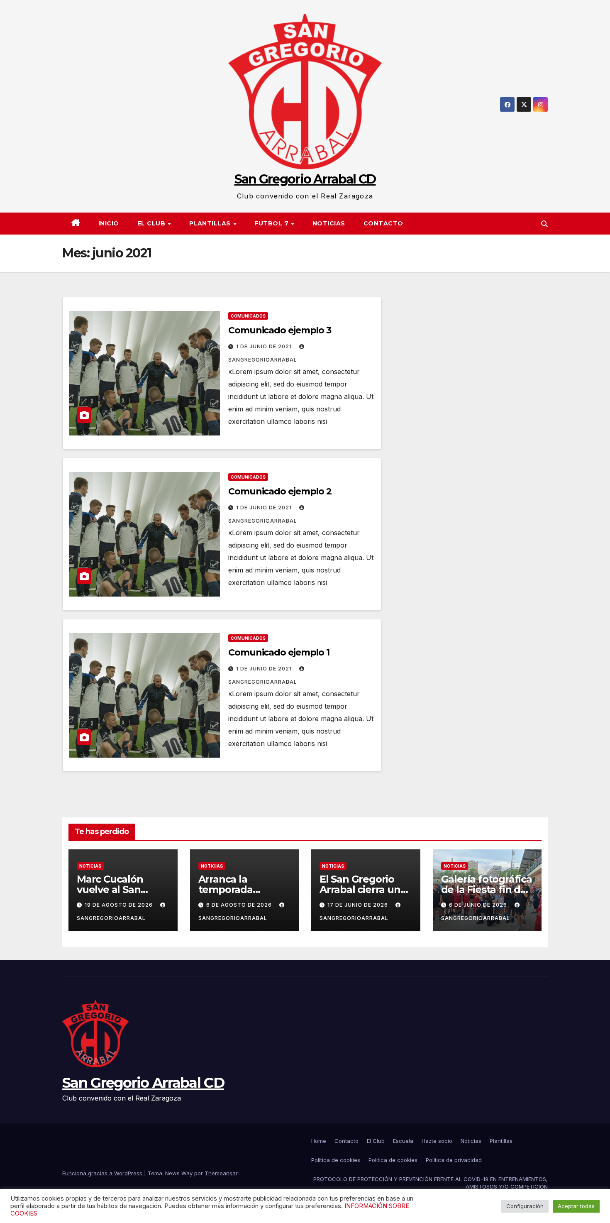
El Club (152, 223)
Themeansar (221, 1173)
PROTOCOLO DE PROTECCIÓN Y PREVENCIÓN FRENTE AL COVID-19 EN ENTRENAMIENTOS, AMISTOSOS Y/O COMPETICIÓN (430, 1183)
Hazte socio (437, 1140)
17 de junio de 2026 (358, 905)
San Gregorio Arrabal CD (305, 179)
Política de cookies (335, 1160)
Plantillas (501, 1140)
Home (318, 1140)
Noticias (328, 223)
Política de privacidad (454, 1160)
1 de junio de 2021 (264, 346)
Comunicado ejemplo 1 (278, 652)
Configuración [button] (525, 1206)
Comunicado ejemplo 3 (279, 330)
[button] (544, 224)
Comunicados (248, 315)
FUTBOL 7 (272, 223)
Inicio (108, 223)
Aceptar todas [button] (576, 1206)
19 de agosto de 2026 (119, 905)
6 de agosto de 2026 (239, 905)
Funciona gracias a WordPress (103, 1173)
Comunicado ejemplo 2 (280, 491)
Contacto (383, 223)
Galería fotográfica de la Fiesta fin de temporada (486, 889)
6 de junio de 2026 (479, 905)
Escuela (403, 1140)
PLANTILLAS (211, 223)
